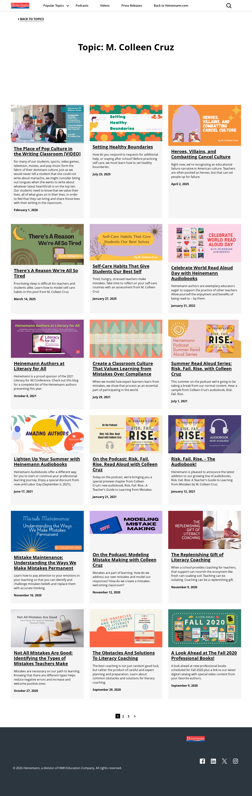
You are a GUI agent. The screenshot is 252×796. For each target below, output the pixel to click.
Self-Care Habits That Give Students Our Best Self (121, 268)
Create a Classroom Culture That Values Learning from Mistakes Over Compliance (123, 368)
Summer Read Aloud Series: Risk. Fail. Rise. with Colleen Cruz (201, 368)
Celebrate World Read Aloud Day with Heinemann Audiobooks (202, 273)
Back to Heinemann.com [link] (171, 6)
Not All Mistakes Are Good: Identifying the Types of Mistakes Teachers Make (43, 658)
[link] (20, 5)
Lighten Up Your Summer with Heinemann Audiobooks (47, 461)
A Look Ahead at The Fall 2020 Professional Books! (204, 655)
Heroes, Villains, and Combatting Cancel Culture (200, 154)
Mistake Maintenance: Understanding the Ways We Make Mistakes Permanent (45, 562)
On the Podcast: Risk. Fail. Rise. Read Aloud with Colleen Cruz (125, 464)
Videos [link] (105, 6)
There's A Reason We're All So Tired (46, 273)
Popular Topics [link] (53, 6)
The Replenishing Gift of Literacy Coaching (197, 557)
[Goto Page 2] (135, 716)
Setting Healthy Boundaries (123, 147)
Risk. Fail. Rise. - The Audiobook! (193, 461)
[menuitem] (20, 5)
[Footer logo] (196, 739)
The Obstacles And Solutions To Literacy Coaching (124, 655)
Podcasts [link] (82, 6)
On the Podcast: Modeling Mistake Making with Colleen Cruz (124, 559)
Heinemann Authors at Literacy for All (39, 366)
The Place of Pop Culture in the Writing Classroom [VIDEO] (47, 151)
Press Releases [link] (131, 6)
